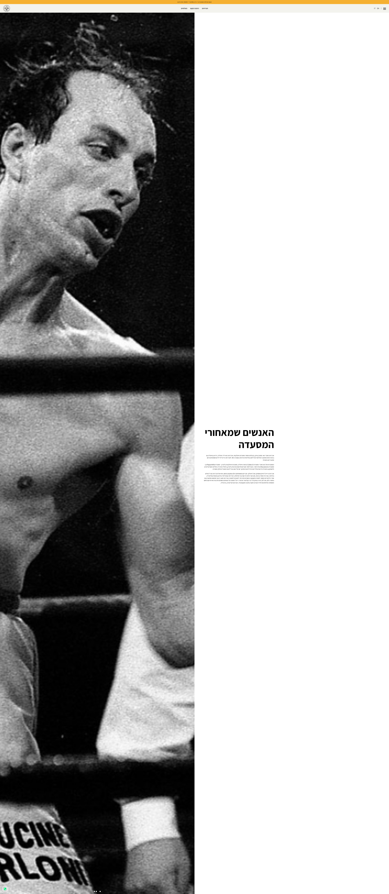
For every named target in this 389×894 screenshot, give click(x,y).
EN (378, 8)
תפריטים (205, 8)
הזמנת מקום (194, 8)
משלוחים (184, 8)
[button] (384, 8)
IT (375, 8)
